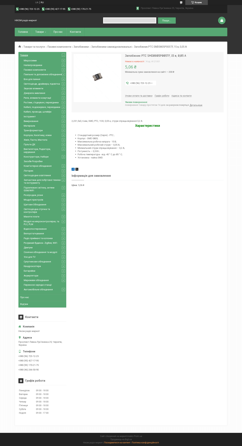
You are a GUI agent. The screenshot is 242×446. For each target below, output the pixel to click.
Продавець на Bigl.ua (121, 439)
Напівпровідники (33, 65)
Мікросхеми (30, 60)
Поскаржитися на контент (117, 442)
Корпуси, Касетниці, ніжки (38, 135)
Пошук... (166, 20)
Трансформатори (33, 130)
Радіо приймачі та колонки (38, 238)
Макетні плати (31, 216)
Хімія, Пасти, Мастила (35, 139)
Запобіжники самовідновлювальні (111, 46)
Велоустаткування (34, 233)
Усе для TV (29, 257)
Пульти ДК (29, 144)
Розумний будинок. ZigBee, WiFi (40, 243)
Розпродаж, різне (33, 195)
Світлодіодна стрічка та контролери (37, 210)
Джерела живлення (34, 93)
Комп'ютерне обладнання (38, 166)
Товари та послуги (34, 46)
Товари (39, 31)
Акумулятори (31, 275)
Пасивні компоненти (59, 46)
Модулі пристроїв (33, 199)
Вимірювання (31, 121)
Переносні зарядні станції (38, 285)
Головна (23, 31)
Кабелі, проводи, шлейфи (37, 111)
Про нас (58, 31)
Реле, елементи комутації (37, 98)
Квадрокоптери (32, 266)
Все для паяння (32, 79)
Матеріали (29, 125)
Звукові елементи (33, 88)
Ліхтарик (28, 170)
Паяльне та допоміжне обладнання (43, 74)
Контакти (75, 31)
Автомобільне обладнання (38, 289)
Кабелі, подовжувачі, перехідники (42, 107)
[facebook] (73, 170)
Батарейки (29, 270)
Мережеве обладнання (36, 280)
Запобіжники (81, 46)
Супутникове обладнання (37, 261)
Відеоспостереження (35, 229)
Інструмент (30, 116)
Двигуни (28, 247)
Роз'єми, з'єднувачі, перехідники (41, 102)
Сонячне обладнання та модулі (40, 252)
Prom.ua (138, 436)
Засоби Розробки (33, 161)
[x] (76, 170)
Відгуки (24, 304)
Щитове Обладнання (35, 204)
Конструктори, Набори (36, 156)
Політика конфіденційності (145, 442)
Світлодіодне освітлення (37, 175)
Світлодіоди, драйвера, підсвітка (42, 83)
